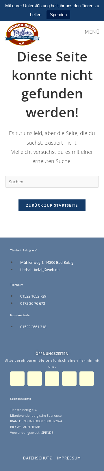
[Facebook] (17, 378)
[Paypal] (52, 378)
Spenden (58, 14)
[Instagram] (34, 378)
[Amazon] (86, 378)
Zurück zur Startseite (52, 205)
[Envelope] (69, 378)
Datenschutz (37, 457)
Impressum (69, 457)
